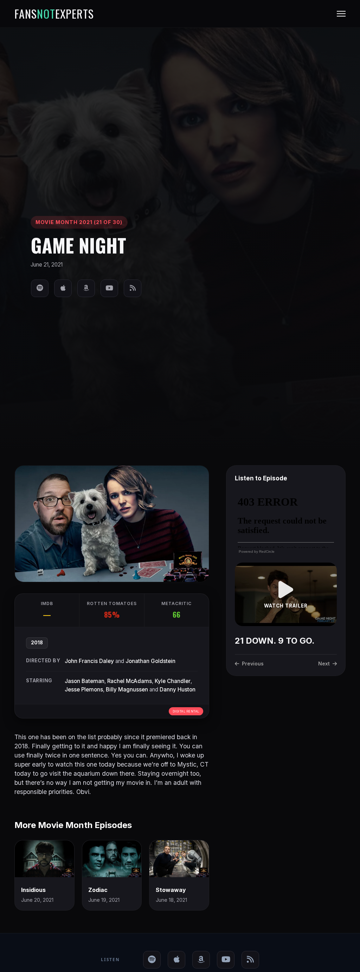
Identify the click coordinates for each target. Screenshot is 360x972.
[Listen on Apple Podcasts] (63, 288)
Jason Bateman (84, 681)
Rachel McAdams (129, 681)
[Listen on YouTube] (109, 288)
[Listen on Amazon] (86, 288)
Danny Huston (177, 689)
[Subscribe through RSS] (132, 288)
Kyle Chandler (173, 681)
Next (324, 663)
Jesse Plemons (84, 689)
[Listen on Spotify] (40, 288)
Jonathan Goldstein (150, 661)
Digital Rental (186, 711)
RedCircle (267, 551)
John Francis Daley (89, 661)
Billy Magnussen (127, 689)
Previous (253, 663)
